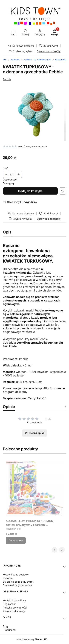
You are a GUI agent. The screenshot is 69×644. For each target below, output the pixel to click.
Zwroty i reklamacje (14, 611)
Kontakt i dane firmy (14, 600)
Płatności (8, 578)
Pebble (7, 79)
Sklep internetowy (30, 639)
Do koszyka (16, 540)
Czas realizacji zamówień (17, 585)
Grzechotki (60, 59)
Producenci (9, 629)
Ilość (5, 168)
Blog (5, 626)
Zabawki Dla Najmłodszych (37, 59)
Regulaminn (9, 603)
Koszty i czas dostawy (16, 574)
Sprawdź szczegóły (49, 51)
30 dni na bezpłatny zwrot (18, 581)
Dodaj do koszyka (30, 191)
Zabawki (15, 59)
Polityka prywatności (15, 607)
